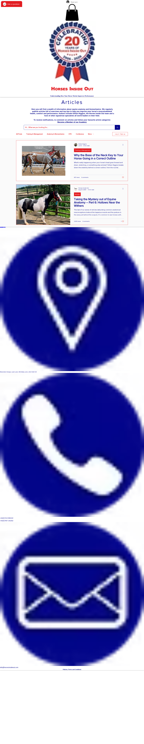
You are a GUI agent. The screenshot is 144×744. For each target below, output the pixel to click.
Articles (77, 194)
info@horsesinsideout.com (9, 667)
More (90, 134)
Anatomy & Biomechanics (55, 134)
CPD (70, 134)
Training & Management (34, 134)
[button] (72, 12)
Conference (80, 134)
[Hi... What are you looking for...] (117, 127)
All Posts (19, 134)
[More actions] (123, 144)
